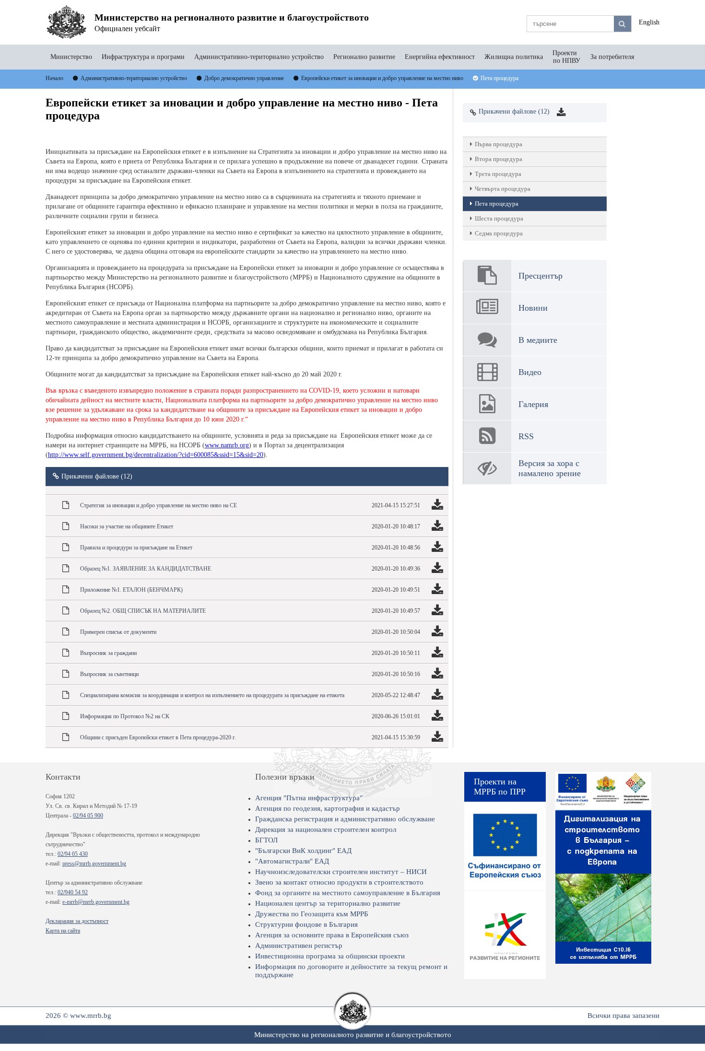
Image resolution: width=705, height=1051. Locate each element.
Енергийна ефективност (440, 56)
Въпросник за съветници (109, 674)
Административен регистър (298, 945)
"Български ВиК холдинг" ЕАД (303, 850)
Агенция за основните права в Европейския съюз (332, 935)
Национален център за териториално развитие (327, 903)
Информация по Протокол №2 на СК (124, 716)
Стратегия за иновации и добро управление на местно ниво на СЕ (158, 505)
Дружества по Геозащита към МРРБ (311, 914)
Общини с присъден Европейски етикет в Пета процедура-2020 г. (158, 737)
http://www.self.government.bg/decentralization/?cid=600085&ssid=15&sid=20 (155, 454)
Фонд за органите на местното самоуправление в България (347, 893)
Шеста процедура (499, 218)
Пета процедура (496, 203)
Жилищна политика (513, 56)
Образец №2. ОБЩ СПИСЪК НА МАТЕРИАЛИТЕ (143, 610)
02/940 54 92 (73, 892)
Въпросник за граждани (108, 653)
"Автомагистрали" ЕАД (292, 861)
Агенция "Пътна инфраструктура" (309, 798)
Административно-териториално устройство (259, 56)
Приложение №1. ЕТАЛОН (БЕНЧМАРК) (131, 589)
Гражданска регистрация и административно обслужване (345, 819)
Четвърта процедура (502, 188)
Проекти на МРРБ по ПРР (500, 786)
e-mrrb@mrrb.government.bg (95, 902)
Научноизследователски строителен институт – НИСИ (341, 872)
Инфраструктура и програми (143, 56)
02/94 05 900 (88, 815)
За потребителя (612, 56)
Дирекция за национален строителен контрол (325, 829)
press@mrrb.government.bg (94, 863)
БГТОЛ (266, 840)
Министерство (71, 56)
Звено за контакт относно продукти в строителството (339, 882)
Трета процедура (498, 173)
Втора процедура (498, 159)
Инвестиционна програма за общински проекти (330, 956)
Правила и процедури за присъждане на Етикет (136, 547)
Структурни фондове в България (306, 924)
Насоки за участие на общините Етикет (126, 526)
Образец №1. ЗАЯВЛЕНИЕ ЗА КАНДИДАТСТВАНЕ (145, 568)
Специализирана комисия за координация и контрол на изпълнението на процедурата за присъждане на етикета (212, 695)
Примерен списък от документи (118, 632)
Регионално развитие (364, 56)
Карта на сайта (63, 930)
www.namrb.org (227, 445)
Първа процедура (498, 144)
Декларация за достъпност (77, 921)
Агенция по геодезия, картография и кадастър (327, 808)
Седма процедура (499, 233)
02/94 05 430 (73, 854)
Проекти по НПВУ (566, 56)
